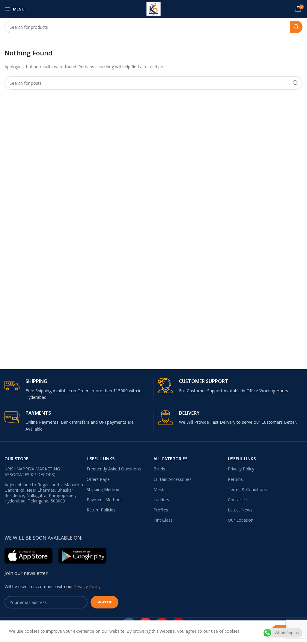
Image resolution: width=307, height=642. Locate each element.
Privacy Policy (241, 469)
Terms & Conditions (247, 489)
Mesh (159, 489)
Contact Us (238, 499)
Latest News (240, 510)
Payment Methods (105, 499)
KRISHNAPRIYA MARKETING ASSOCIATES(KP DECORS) (32, 471)
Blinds (159, 469)
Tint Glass (163, 520)
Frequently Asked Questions (114, 469)
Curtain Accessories (173, 479)
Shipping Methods (104, 489)
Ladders (161, 499)
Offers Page (98, 479)
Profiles (161, 510)
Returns (235, 479)
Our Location (240, 520)
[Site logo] (153, 8)
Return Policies (101, 510)
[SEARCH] (296, 27)
